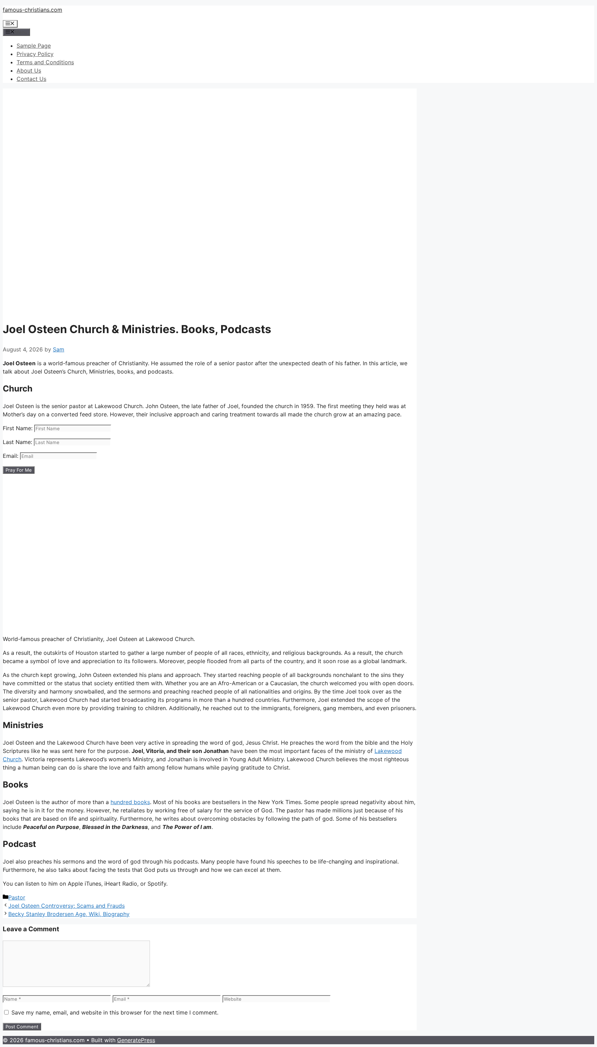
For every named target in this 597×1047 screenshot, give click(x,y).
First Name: (18, 428)
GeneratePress (136, 1040)
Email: (11, 455)
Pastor (16, 897)
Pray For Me (19, 470)
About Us (29, 70)
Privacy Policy (35, 53)
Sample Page (34, 45)
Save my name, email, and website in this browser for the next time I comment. (114, 1012)
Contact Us (31, 78)
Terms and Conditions (45, 62)
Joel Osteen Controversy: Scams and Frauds (66, 905)
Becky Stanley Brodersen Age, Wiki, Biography (69, 914)
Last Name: (18, 441)
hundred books (130, 802)
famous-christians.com (32, 9)
